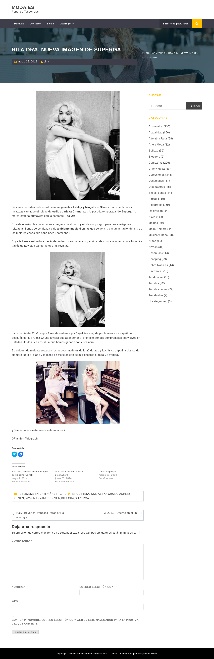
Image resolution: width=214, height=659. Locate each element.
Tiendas (154, 283)
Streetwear (156, 271)
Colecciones (157, 174)
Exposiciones (157, 192)
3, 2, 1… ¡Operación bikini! (121, 512)
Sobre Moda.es (158, 265)
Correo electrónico (96, 586)
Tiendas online (158, 289)
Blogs (50, 23)
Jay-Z (29, 498)
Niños (152, 241)
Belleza (153, 150)
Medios (153, 223)
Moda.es (23, 7)
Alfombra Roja (158, 138)
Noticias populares (177, 23)
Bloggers (154, 156)
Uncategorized (158, 301)
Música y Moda (158, 235)
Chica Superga (107, 471)
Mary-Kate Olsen (46, 498)
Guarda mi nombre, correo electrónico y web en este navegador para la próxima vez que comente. (75, 621)
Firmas (153, 198)
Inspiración (156, 210)
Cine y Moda (157, 168)
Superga (127, 211)
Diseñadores (157, 186)
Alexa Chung (108, 493)
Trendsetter (156, 295)
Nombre (19, 586)
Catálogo (65, 23)
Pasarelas (155, 253)
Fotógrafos (155, 204)
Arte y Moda (156, 144)
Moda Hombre (158, 229)
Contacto (35, 23)
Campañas (47, 493)
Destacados (156, 180)
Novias (153, 247)
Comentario (22, 540)
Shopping (155, 259)
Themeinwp (126, 653)
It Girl (61, 493)
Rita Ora (67, 498)
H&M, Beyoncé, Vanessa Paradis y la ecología (40, 515)
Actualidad (155, 132)
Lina (46, 61)
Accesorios (156, 126)
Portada (19, 23)
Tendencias (156, 277)
